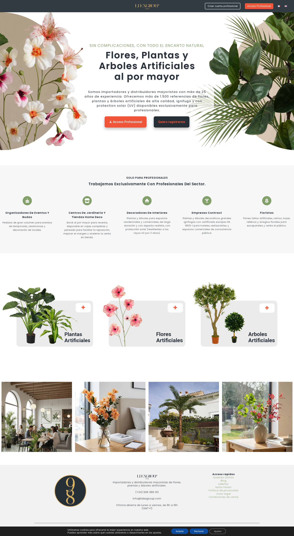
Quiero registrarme (171, 122)
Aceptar (180, 531)
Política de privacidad (223, 490)
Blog (223, 480)
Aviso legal (223, 493)
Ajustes (217, 531)
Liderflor (223, 484)
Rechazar (199, 531)
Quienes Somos (223, 477)
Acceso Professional (125, 122)
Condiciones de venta (223, 497)
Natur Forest (223, 487)
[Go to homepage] (147, 6)
